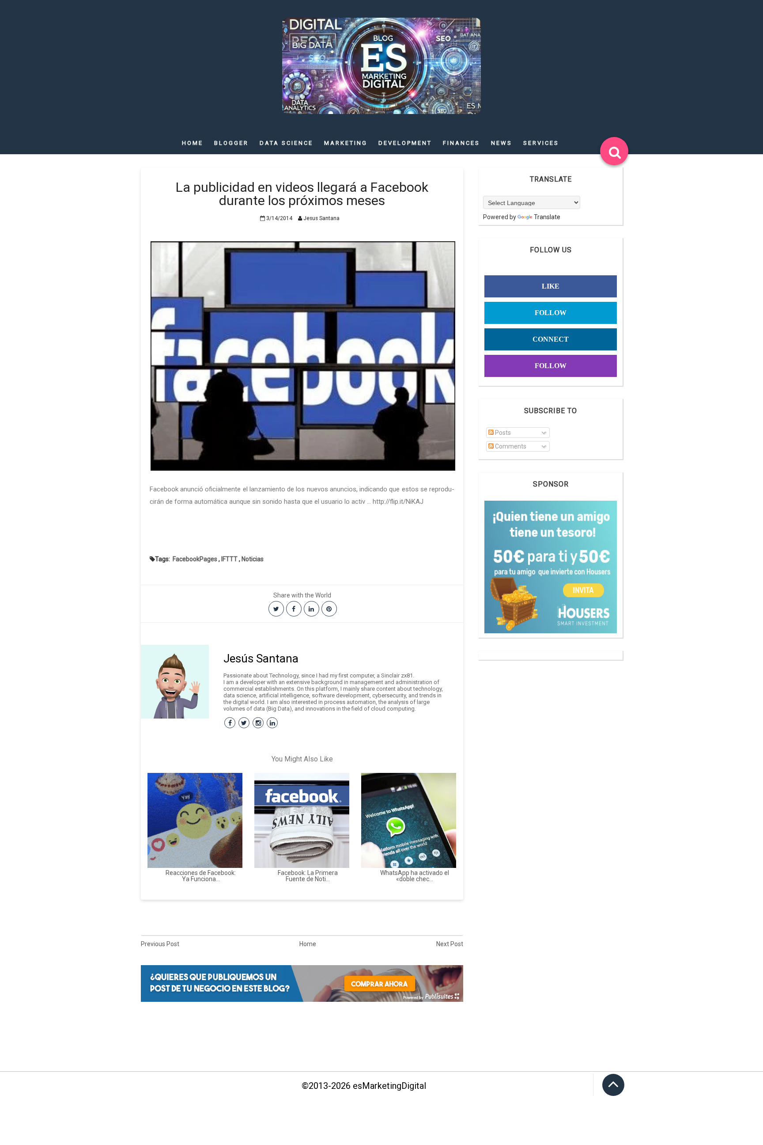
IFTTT (229, 559)
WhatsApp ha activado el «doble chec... (414, 876)
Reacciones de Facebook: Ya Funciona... (201, 876)
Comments (510, 446)
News (501, 143)
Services (541, 143)
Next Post (449, 943)
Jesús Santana (260, 658)
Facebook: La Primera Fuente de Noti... (308, 876)
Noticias (253, 559)
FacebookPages (195, 559)
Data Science (286, 143)
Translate (547, 217)
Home (192, 143)
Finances (461, 143)
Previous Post (160, 943)
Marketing (345, 143)
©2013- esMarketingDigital (364, 1085)
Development (405, 143)
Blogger (231, 143)
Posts (502, 432)
